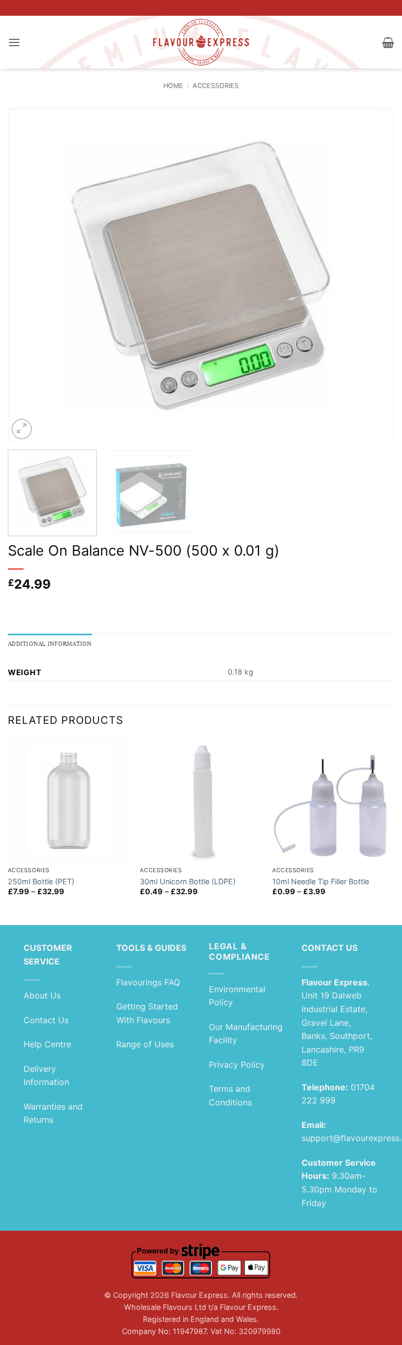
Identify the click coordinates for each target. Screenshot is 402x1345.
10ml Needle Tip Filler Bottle (320, 881)
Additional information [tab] (50, 644)
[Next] (373, 275)
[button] (14, 42)
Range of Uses (145, 1044)
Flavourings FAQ (148, 982)
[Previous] (28, 275)
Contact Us (46, 1020)
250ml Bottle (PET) (41, 881)
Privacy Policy (237, 1064)
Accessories (216, 86)
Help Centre (47, 1044)
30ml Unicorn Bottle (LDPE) (188, 881)
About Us (42, 995)
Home (173, 86)
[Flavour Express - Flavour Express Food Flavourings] (201, 42)
